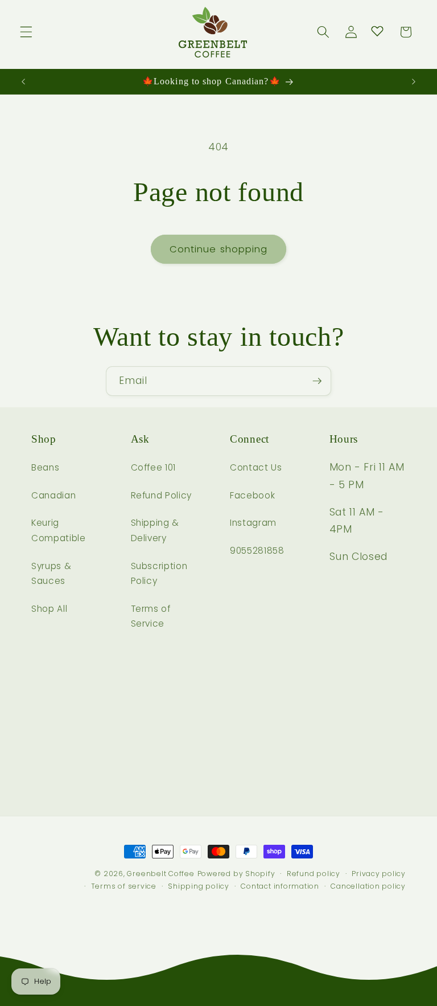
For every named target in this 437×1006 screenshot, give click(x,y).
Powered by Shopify (236, 873)
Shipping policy (198, 886)
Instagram (253, 523)
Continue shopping (219, 249)
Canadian (53, 495)
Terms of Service (151, 616)
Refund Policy (161, 495)
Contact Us (256, 467)
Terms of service (123, 886)
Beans (45, 467)
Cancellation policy (368, 886)
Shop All (49, 609)
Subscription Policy (159, 573)
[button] (26, 32)
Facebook (252, 495)
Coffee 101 (153, 467)
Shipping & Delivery (155, 530)
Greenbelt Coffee (160, 873)
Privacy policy (379, 873)
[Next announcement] (413, 81)
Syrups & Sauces (51, 573)
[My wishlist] (377, 30)
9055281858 (257, 551)
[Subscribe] (317, 381)
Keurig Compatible (58, 530)
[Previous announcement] (23, 81)
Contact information (280, 886)
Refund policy (313, 873)
